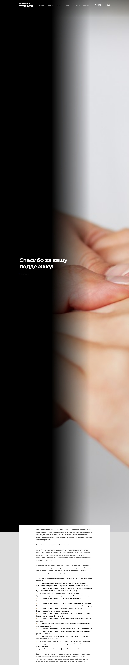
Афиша (41, 5)
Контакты (87, 5)
